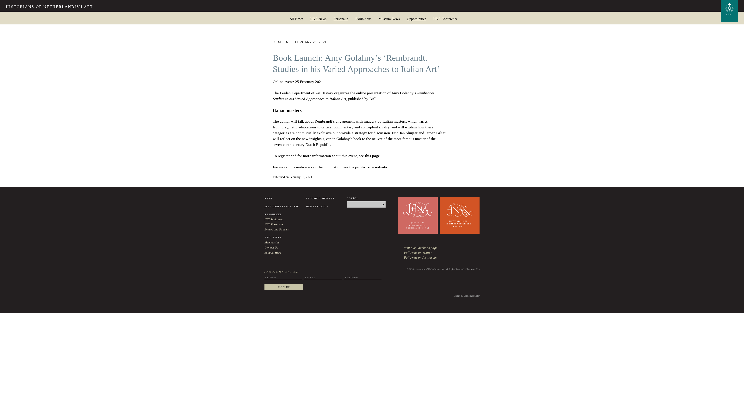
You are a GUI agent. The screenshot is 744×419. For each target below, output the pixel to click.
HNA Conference (445, 19)
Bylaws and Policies (276, 229)
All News (296, 19)
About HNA (273, 237)
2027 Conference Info (281, 206)
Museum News (389, 19)
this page (372, 156)
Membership (272, 242)
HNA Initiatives (273, 219)
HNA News (318, 19)
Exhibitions (363, 19)
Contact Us (271, 247)
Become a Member (320, 198)
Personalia (341, 19)
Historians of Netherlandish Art (49, 7)
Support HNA (272, 252)
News (268, 198)
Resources (273, 214)
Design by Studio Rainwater (467, 295)
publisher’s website (371, 167)
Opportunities (416, 19)
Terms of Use (473, 269)
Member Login (317, 206)
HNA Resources (273, 224)
